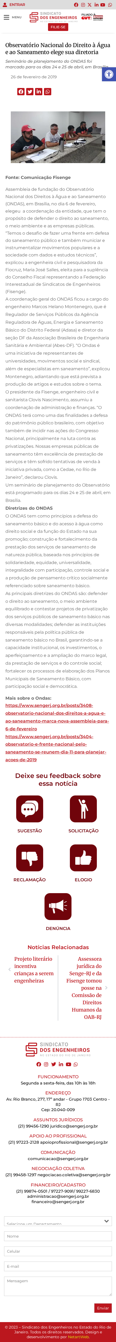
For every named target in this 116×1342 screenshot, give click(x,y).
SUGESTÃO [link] (30, 830)
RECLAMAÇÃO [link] (29, 879)
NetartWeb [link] (78, 1336)
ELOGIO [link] (83, 879)
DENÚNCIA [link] (58, 928)
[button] (21, 91)
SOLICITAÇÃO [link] (83, 830)
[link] (109, 74)
